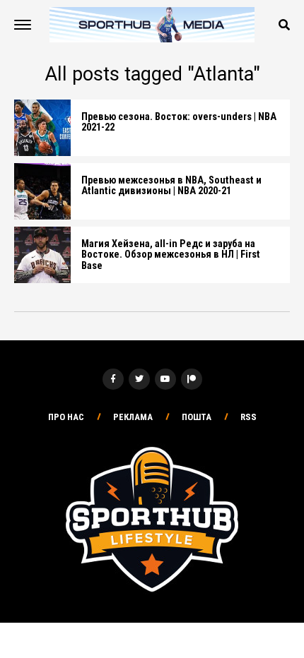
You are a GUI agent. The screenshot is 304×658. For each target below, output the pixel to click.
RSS (248, 417)
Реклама (133, 417)
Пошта (196, 417)
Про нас (66, 417)
